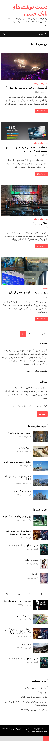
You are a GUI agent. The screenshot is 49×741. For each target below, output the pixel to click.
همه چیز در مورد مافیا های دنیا (18, 601)
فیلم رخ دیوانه (31, 560)
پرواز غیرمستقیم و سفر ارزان (28, 292)
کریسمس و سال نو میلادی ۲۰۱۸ (27, 87)
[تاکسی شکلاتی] (40, 615)
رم (47, 83)
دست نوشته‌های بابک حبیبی (29, 10)
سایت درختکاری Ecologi (36, 370)
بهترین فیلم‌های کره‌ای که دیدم (17, 516)
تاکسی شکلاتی (24, 615)
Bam (46, 731)
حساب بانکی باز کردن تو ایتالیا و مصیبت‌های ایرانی (27, 148)
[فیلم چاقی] (44, 574)
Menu (40, 34)
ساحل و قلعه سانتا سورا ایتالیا (17, 462)
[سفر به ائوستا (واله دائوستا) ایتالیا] (40, 476)
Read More (41, 111)
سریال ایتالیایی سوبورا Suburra (33, 709)
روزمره (45, 288)
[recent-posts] (30, 594)
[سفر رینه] (40, 644)
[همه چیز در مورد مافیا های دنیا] (40, 601)
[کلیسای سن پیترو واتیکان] (40, 433)
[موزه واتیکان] (40, 447)
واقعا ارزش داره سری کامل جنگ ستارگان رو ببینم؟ (18, 532)
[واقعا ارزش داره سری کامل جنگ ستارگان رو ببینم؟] (40, 531)
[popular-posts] (42, 594)
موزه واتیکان (25, 447)
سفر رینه (26, 644)
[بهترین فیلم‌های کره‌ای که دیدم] (40, 516)
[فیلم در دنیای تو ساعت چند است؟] (44, 545)
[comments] (18, 594)
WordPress (35, 731)
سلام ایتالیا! (40, 223)
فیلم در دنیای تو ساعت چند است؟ (22, 545)
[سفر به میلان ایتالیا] (40, 491)
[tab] (42, 594)
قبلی (43, 334)
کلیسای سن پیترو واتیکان (19, 432)
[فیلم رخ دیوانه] (44, 560)
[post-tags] (7, 594)
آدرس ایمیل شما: (39, 405)
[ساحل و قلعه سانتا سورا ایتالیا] (40, 462)
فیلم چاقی (34, 574)
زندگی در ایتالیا (39, 83)
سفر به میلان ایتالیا (22, 491)
